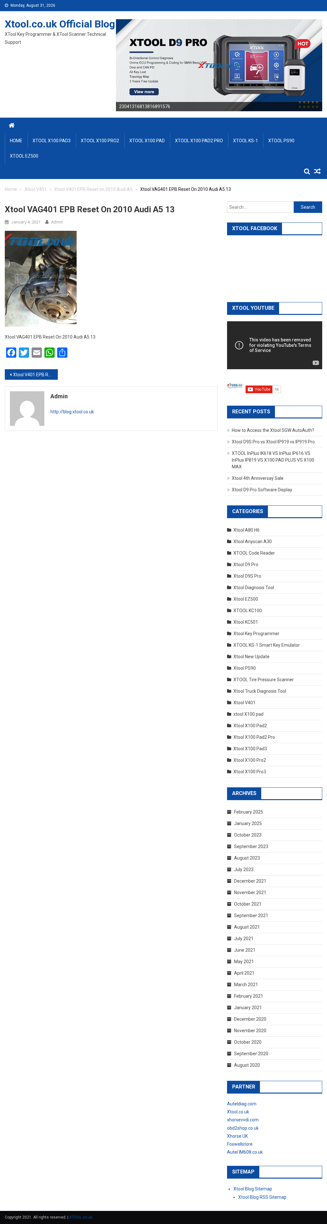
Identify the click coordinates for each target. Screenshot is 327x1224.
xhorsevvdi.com (243, 1119)
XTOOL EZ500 (24, 156)
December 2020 (250, 1019)
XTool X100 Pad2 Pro (199, 140)
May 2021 (244, 961)
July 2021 (244, 938)
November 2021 (250, 892)
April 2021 (244, 973)
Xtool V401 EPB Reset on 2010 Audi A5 (35, 374)
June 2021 (244, 950)
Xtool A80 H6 (246, 530)
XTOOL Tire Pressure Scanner (263, 679)
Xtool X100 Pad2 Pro (254, 737)
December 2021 (250, 881)
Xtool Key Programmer (256, 633)
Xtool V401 (244, 702)
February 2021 (248, 996)
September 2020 (251, 1053)
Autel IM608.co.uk (245, 1152)
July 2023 (244, 869)
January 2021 (248, 1007)
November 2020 (250, 1030)
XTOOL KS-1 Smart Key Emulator (266, 645)
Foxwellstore (240, 1144)
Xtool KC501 (245, 622)
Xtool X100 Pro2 (249, 760)
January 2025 (248, 823)
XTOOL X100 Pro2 (100, 140)
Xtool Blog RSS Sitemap (262, 1197)
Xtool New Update (251, 656)
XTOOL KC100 (247, 610)
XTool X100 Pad (147, 140)
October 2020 (248, 1042)
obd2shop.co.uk (243, 1128)
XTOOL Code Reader (254, 553)
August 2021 (247, 927)
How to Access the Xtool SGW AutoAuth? (273, 430)
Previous (105, 63)
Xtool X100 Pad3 (250, 748)
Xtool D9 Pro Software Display (262, 489)
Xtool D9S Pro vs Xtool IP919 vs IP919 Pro (273, 441)
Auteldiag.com (241, 1103)
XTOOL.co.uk (80, 1217)
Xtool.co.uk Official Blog (60, 24)
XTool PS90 (281, 140)
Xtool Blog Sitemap (252, 1188)
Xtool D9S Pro (247, 576)
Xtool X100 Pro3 (249, 771)
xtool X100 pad (248, 714)
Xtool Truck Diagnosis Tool (259, 691)
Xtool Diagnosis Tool (253, 587)
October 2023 (248, 835)
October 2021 (248, 904)
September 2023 (251, 846)
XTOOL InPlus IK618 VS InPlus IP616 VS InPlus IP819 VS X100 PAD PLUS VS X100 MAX (273, 460)
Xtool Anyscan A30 (252, 541)
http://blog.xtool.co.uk (72, 411)
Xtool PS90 (244, 668)
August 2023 (247, 858)
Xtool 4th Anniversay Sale (258, 478)
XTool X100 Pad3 (52, 140)
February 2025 (248, 812)
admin (57, 222)
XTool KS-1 (245, 140)
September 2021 (251, 915)
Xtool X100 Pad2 (250, 725)
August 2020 (247, 1065)
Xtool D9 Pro (245, 564)
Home (16, 140)
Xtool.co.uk (238, 1111)
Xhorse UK (237, 1136)
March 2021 (246, 984)
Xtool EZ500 (245, 599)
